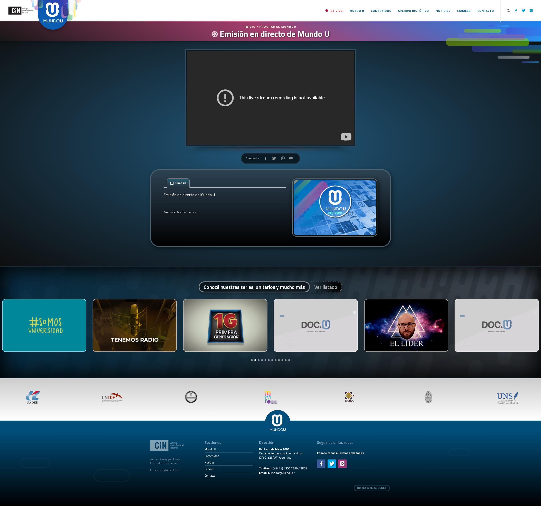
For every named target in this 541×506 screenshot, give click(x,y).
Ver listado (325, 287)
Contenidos (212, 456)
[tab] (178, 182)
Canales (209, 469)
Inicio (251, 26)
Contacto (210, 475)
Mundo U (210, 449)
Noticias (209, 462)
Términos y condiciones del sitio (165, 470)
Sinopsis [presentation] (180, 183)
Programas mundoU (277, 26)
